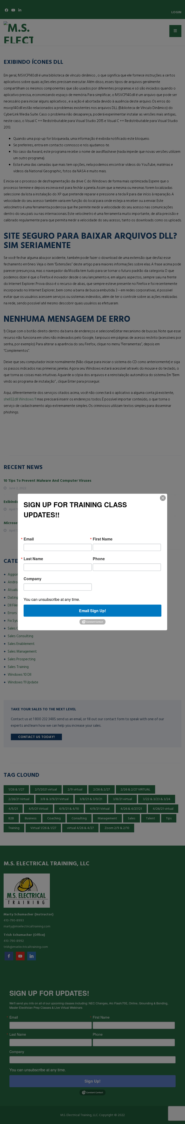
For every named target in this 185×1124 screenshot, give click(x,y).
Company (32, 578)
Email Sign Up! (92, 610)
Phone (99, 559)
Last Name (33, 559)
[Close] (163, 498)
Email (29, 539)
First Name (102, 539)
